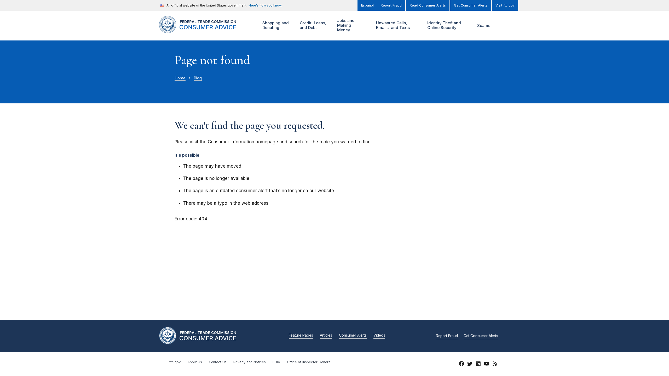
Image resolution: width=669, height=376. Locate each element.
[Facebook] (461, 364)
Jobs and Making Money (345, 25)
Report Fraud (391, 5)
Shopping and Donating (275, 25)
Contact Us (218, 362)
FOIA (276, 362)
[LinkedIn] (478, 364)
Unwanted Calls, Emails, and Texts (392, 25)
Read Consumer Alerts (428, 5)
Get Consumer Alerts (470, 5)
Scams (483, 25)
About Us (194, 362)
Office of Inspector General (309, 362)
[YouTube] (486, 364)
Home (180, 78)
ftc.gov (175, 362)
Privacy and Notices (249, 362)
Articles (326, 335)
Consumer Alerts (353, 335)
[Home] (204, 30)
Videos (379, 335)
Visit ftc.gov (505, 5)
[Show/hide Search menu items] (503, 25)
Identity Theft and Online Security (443, 25)
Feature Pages (301, 335)
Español (367, 5)
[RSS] (495, 364)
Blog (198, 78)
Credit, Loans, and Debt (312, 25)
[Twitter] (469, 364)
